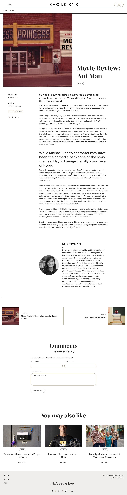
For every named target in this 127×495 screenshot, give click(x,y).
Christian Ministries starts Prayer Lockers (22, 455)
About (6, 479)
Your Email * (69, 361)
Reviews (12, 10)
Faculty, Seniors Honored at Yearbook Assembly (104, 455)
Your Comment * (37, 371)
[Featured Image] (22, 436)
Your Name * (35, 361)
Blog (5, 483)
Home (5, 10)
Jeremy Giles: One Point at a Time (63, 455)
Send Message (37, 390)
